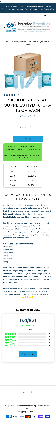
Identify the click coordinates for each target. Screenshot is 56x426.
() (46, 15)
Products (14, 41)
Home (7, 41)
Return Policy (28, 392)
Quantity (23, 127)
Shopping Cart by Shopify (28, 411)
